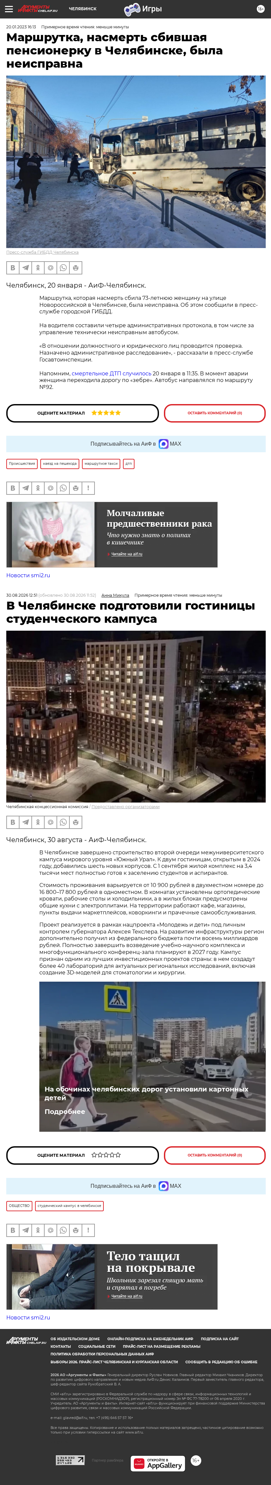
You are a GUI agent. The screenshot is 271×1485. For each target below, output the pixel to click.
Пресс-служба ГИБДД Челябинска (42, 252)
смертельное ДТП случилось (111, 373)
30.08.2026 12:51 (21, 595)
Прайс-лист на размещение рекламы (161, 1346)
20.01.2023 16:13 (21, 26)
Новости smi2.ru (28, 575)
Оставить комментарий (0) (215, 413)
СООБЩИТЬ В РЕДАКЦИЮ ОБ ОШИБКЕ (221, 1362)
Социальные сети (96, 1346)
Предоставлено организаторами (126, 806)
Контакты (61, 1346)
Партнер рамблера (107, 1460)
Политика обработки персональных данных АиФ (102, 1354)
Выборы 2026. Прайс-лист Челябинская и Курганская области (114, 1362)
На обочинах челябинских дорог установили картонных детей (147, 1093)
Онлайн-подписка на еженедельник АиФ (150, 1339)
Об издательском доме (75, 1339)
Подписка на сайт (220, 1339)
